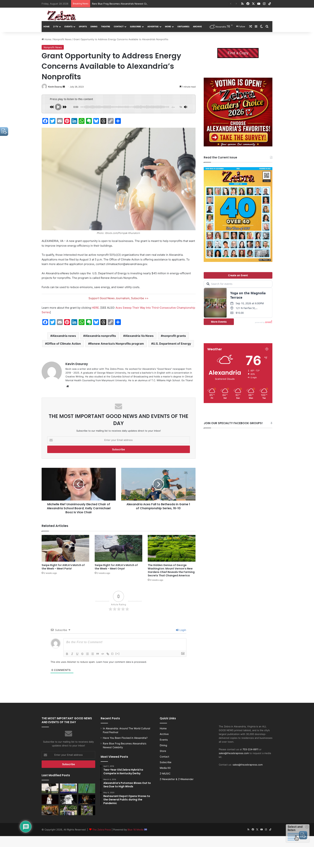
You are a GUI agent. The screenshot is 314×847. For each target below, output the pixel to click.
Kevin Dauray (55, 86)
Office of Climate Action (64, 343)
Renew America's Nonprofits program (117, 343)
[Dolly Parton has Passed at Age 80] (50, 799)
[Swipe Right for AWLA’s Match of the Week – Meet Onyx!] (118, 548)
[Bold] (67, 654)
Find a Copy (238, 53)
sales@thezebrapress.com (234, 753)
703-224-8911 (250, 749)
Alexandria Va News (139, 336)
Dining (93, 26)
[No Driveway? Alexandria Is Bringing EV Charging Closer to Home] (50, 810)
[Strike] (82, 654)
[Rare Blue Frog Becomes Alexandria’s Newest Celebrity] (86, 788)
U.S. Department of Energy (172, 343)
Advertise (153, 26)
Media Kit (165, 767)
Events (69, 26)
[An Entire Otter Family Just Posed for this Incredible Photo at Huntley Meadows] (86, 810)
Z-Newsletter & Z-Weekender (177, 779)
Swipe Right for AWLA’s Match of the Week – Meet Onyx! (116, 566)
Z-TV (55, 26)
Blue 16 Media (136, 829)
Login (182, 629)
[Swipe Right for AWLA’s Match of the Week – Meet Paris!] (65, 548)
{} (112, 653)
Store (163, 751)
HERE (95, 307)
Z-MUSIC (165, 773)
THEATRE (105, 26)
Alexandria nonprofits (100, 336)
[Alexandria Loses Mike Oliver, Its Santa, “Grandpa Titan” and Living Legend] (68, 799)
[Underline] (77, 654)
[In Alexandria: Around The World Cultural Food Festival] (68, 788)
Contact (119, 26)
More (168, 26)
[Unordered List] (92, 654)
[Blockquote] (97, 654)
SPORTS (83, 26)
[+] (118, 653)
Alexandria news (64, 336)
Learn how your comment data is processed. (121, 661)
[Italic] (72, 654)
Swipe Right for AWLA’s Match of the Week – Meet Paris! (63, 566)
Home (46, 26)
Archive (197, 26)
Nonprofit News (62, 39)
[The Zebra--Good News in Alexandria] (62, 15)
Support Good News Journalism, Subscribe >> (118, 298)
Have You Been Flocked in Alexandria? (125, 737)
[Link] (107, 654)
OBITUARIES (183, 26)
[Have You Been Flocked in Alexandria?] (50, 788)
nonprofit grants (174, 336)
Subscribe (135, 26)
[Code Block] (102, 654)
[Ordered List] (87, 654)
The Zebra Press (101, 829)
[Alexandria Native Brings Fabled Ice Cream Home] (68, 810)
